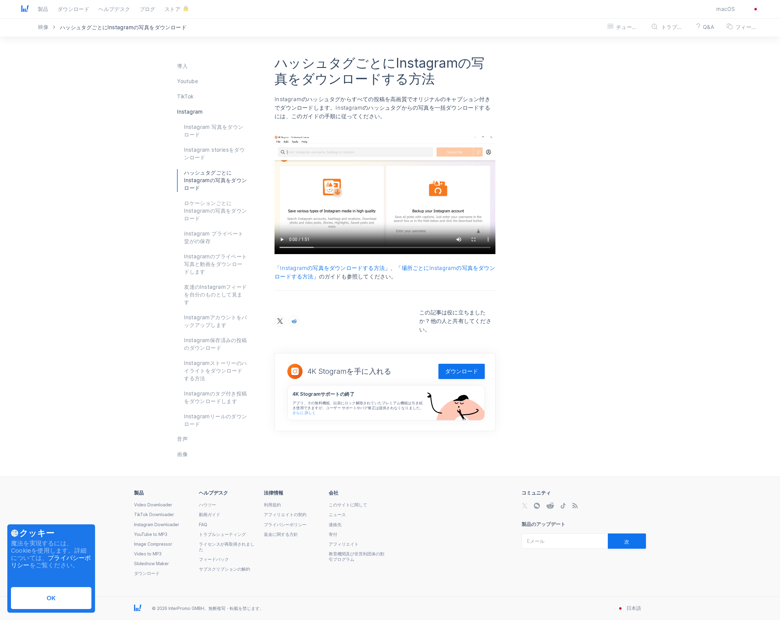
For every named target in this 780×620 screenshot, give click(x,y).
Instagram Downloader (156, 524)
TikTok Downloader (154, 514)
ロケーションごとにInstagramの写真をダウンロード (215, 210)
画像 (182, 454)
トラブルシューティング (222, 534)
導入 (182, 66)
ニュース (337, 514)
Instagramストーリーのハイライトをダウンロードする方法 (215, 370)
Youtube (187, 81)
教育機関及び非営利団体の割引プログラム (356, 556)
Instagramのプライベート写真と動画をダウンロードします (215, 264)
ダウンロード (461, 371)
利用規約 (272, 504)
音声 (182, 439)
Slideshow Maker (151, 563)
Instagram (190, 112)
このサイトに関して (348, 504)
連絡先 (335, 524)
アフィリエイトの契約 (285, 514)
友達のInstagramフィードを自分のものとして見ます (215, 294)
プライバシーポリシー (285, 524)
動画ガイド (209, 514)
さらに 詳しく (304, 412)
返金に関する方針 (281, 534)
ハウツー (207, 504)
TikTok (185, 97)
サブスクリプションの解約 (224, 569)
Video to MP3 (147, 553)
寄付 (333, 534)
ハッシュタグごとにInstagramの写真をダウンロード (215, 180)
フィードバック (214, 559)
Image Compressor (153, 544)
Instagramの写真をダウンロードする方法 (332, 268)
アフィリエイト (344, 544)
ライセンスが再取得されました (226, 546)
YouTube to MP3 (150, 534)
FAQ (203, 524)
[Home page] (25, 10)
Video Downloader (153, 504)
